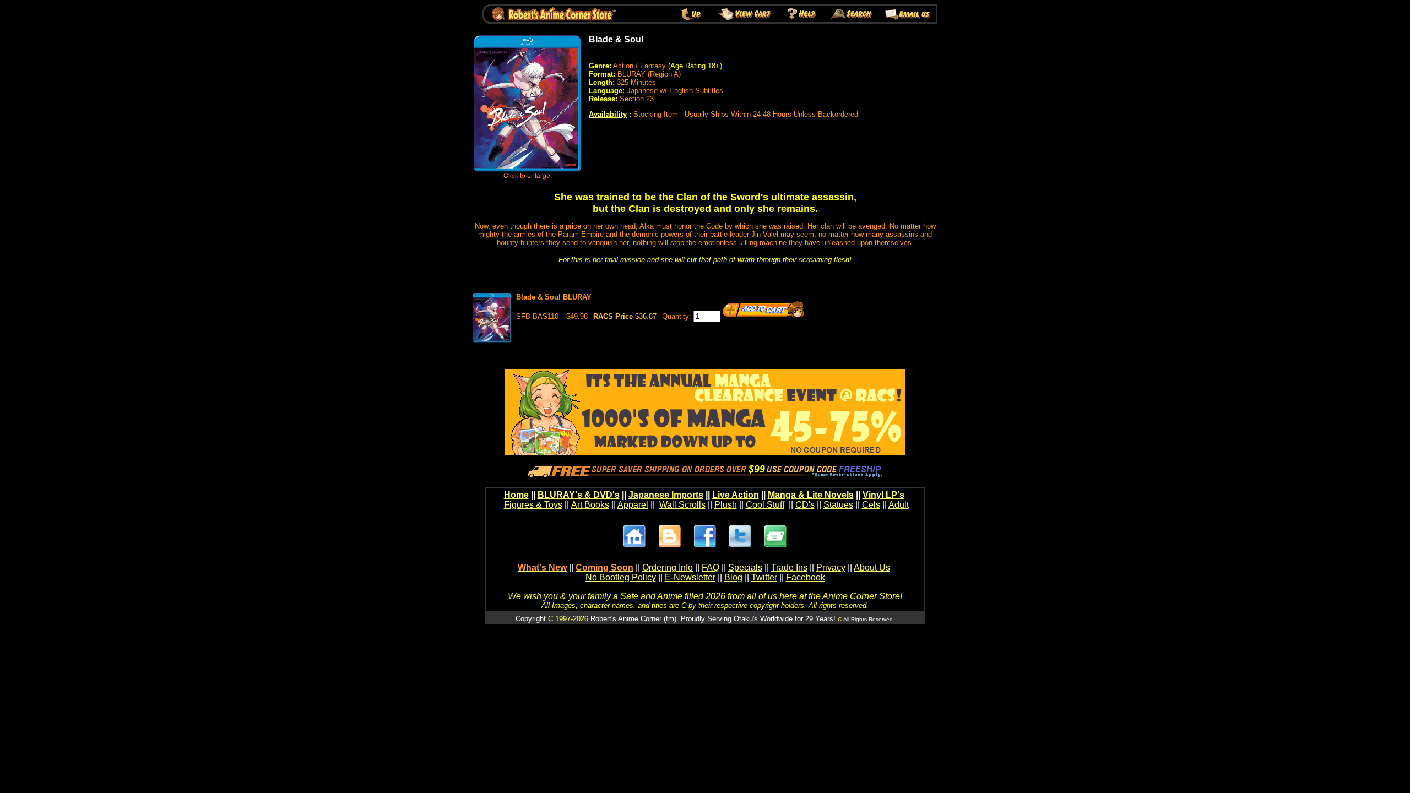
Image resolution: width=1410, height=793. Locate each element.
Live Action (735, 494)
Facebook (805, 577)
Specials (745, 567)
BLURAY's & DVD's (579, 494)
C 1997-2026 (568, 619)
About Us (872, 567)
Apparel (632, 504)
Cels (871, 504)
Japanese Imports (665, 494)
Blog (733, 577)
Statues (838, 504)
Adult (898, 504)
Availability (608, 114)
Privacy (830, 567)
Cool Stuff (765, 504)
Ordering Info (667, 567)
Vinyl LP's (883, 494)
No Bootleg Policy (620, 577)
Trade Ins (789, 567)
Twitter (764, 577)
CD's (805, 504)
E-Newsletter (690, 577)
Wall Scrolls (682, 504)
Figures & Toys (533, 504)
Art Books (590, 504)
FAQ (710, 567)
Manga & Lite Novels (811, 494)
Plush (725, 504)
